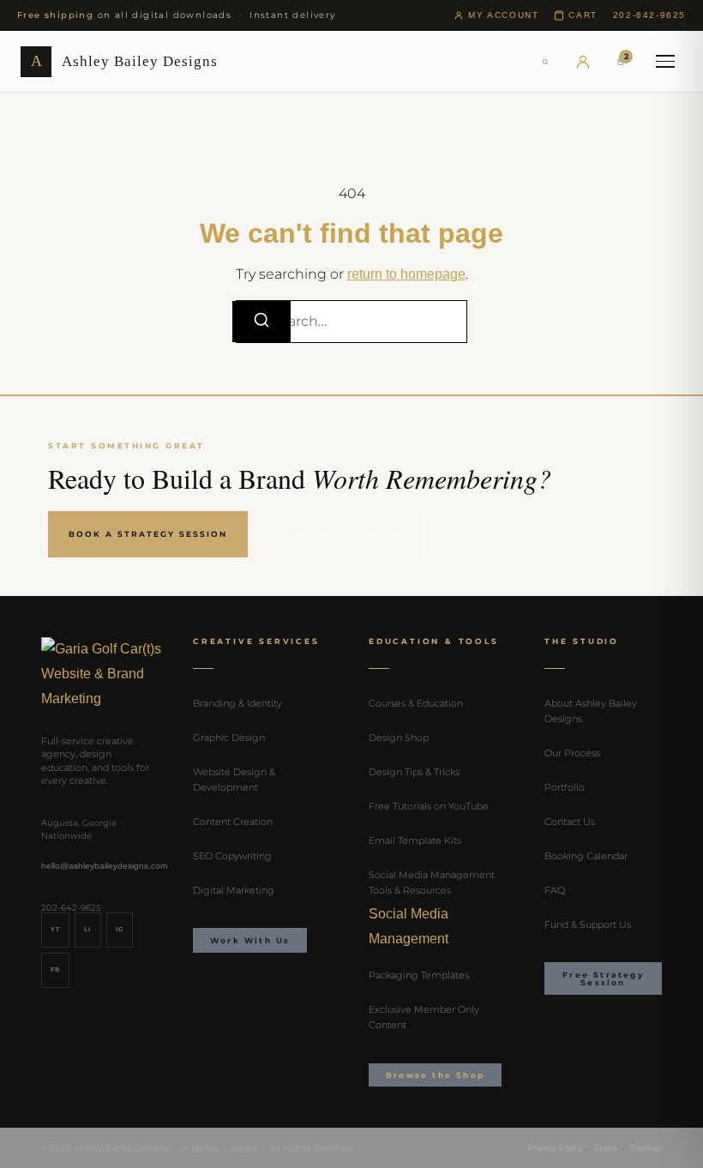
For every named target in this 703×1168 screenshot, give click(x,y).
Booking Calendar (586, 856)
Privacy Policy (555, 1148)
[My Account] (583, 62)
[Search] (545, 62)
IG (119, 929)
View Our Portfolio (341, 534)
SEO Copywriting (232, 856)
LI (87, 929)
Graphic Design (229, 738)
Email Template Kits (415, 840)
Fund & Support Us (587, 924)
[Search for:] (351, 321)
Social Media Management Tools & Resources (432, 882)
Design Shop (399, 738)
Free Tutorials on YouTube (429, 806)
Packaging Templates (419, 975)
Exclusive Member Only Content (424, 1017)
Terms (605, 1148)
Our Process (572, 753)
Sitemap (645, 1148)
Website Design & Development (234, 779)
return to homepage (406, 274)
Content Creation (233, 822)
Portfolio (564, 787)
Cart (582, 15)
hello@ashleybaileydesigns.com (104, 865)
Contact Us (569, 822)
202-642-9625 (649, 15)
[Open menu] (665, 62)
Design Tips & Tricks (414, 772)
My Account (503, 15)
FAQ (554, 890)
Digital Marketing (233, 890)
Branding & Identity (237, 703)
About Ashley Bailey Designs (590, 711)
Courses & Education (416, 703)
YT (55, 929)
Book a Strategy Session (148, 534)
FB (55, 969)
